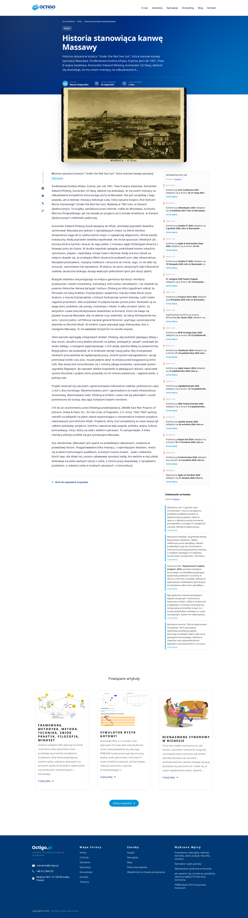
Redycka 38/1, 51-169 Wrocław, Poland (52, 878)
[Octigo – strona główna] (44, 7)
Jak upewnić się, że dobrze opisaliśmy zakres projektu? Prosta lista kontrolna (195, 876)
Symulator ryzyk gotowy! (118, 734)
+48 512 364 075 (45, 871)
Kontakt (211, 7)
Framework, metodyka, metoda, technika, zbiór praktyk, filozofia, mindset (59, 732)
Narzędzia (132, 857)
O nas (145, 7)
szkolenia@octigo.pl (48, 865)
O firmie (84, 857)
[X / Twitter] (43, 203)
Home (83, 852)
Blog (200, 7)
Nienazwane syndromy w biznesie (186, 739)
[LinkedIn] (43, 188)
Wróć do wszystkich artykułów (71, 482)
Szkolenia (157, 7)
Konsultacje (86, 872)
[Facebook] (43, 196)
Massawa (57, 178)
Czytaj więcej (171, 197)
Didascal (178, 179)
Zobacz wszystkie (122, 803)
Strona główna (68, 21)
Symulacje (172, 7)
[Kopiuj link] (43, 211)
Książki (131, 852)
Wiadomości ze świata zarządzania (146, 872)
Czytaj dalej (44, 781)
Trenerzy (84, 881)
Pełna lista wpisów (137, 867)
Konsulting (188, 7)
